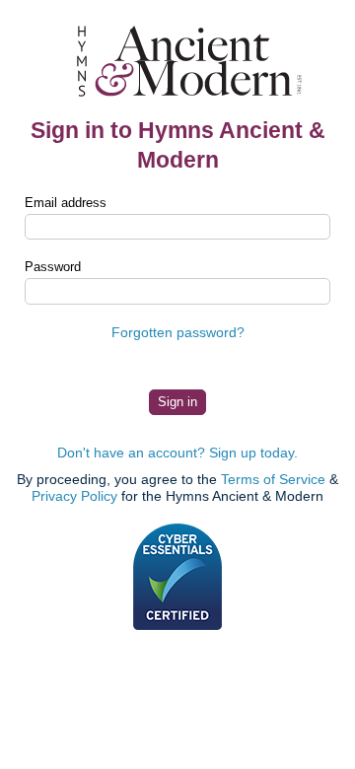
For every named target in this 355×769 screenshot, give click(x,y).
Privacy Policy (74, 496)
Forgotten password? (178, 332)
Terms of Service (273, 479)
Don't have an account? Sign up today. (177, 452)
